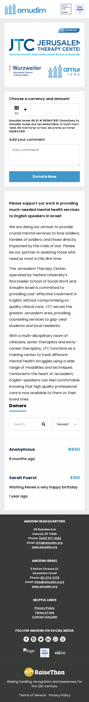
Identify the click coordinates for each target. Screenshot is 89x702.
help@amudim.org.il (49, 582)
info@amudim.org (49, 543)
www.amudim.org (44, 547)
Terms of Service (32, 695)
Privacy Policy (44, 608)
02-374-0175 (49, 578)
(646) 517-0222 (50, 538)
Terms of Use (44, 612)
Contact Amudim (44, 617)
